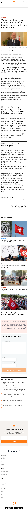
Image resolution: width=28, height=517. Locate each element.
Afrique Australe (4, 476)
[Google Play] (18, 507)
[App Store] (9, 507)
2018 (2, 496)
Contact (2, 484)
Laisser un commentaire (14, 370)
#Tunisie (3, 212)
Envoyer (14, 441)
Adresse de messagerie (8, 363)
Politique (3, 17)
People (2, 461)
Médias (2, 464)
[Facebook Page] (8, 451)
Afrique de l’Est (4, 474)
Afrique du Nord (4, 470)
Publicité (2, 486)
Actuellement (3, 5)
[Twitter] (11, 451)
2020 (2, 493)
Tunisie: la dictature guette (10, 144)
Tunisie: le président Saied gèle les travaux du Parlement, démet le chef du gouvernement (13, 110)
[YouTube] (14, 451)
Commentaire (6, 341)
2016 (2, 499)
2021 (2, 491)
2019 (2, 494)
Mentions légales (4, 483)
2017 (2, 497)
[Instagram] (19, 451)
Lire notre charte (6, 331)
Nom (3, 357)
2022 (2, 490)
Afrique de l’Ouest (4, 471)
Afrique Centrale (4, 473)
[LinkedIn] (16, 451)
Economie (3, 458)
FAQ (2, 481)
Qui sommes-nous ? (5, 480)
